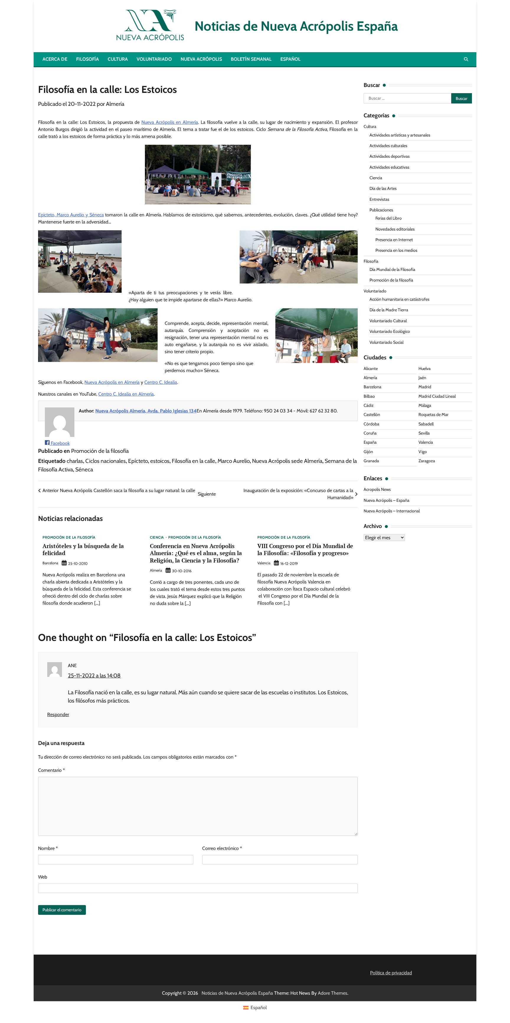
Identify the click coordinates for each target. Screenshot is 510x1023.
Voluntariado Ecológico (390, 331)
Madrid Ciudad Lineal (437, 396)
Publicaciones (381, 210)
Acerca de (54, 59)
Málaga (425, 405)
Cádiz (369, 405)
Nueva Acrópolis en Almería (169, 122)
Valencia (263, 563)
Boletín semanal (251, 59)
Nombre (48, 848)
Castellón (372, 414)
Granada (371, 460)
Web (42, 877)
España (370, 442)
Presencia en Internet (394, 239)
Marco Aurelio (234, 461)
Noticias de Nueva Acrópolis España (293, 26)
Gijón (368, 451)
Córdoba (371, 424)
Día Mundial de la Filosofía (392, 269)
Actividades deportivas (390, 156)
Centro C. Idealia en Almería (126, 394)
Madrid (425, 386)
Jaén (422, 377)
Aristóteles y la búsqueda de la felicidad (83, 549)
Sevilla (424, 433)
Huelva (425, 368)
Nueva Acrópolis (201, 59)
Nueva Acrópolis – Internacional (392, 511)
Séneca (84, 469)
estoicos (159, 461)
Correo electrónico (222, 848)
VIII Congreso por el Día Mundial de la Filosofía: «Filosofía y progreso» (305, 549)
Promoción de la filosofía (100, 451)
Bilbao (369, 396)
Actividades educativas (389, 167)
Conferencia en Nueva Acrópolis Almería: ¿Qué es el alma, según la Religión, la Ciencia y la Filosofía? (196, 553)
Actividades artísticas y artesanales (400, 135)
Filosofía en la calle (193, 461)
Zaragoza (427, 460)
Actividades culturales (388, 145)
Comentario (51, 770)
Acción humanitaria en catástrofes (399, 299)
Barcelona (50, 563)
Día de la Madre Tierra (389, 310)
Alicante (371, 368)
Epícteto (138, 461)
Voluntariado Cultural (388, 320)
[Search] (466, 59)
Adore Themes (332, 993)
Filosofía (87, 59)
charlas (75, 461)
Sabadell (426, 424)
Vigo (423, 451)
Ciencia (157, 537)
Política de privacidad (391, 973)
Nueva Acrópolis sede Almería (287, 461)
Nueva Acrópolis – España (386, 500)
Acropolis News (377, 489)
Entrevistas (379, 199)
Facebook (60, 443)
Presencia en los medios (396, 250)
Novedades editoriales (395, 229)
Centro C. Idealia (160, 382)
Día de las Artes (383, 188)
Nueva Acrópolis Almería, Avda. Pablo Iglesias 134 (146, 411)
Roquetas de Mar (434, 414)
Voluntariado (154, 59)
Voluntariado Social (386, 342)
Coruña (370, 433)
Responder (58, 714)
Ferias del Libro (388, 218)
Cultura (118, 59)
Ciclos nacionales (105, 461)
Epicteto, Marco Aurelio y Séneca (71, 215)
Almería (115, 104)
